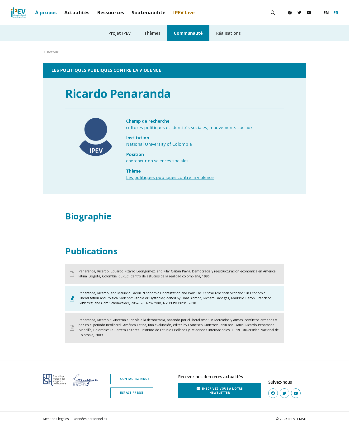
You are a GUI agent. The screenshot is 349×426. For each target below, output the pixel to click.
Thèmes (152, 33)
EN (326, 12)
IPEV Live (184, 12)
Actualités (77, 12)
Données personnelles (90, 418)
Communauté (188, 33)
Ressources (110, 12)
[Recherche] (273, 12)
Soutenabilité (148, 12)
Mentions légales (56, 418)
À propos (46, 12)
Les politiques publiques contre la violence (106, 70)
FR (336, 12)
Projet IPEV (119, 33)
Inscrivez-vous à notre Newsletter (222, 390)
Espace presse (132, 393)
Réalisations (228, 33)
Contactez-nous (134, 379)
